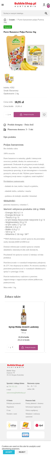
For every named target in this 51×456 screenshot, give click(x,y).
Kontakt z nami (12, 414)
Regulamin (10, 407)
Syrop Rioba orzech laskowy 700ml (24, 328)
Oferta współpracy (32, 410)
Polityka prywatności (14, 403)
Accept (8, 452)
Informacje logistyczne (33, 407)
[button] (48, 4)
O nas (8, 410)
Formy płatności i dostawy (34, 403)
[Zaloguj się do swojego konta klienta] (45, 4)
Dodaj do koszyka (28, 114)
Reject (22, 452)
